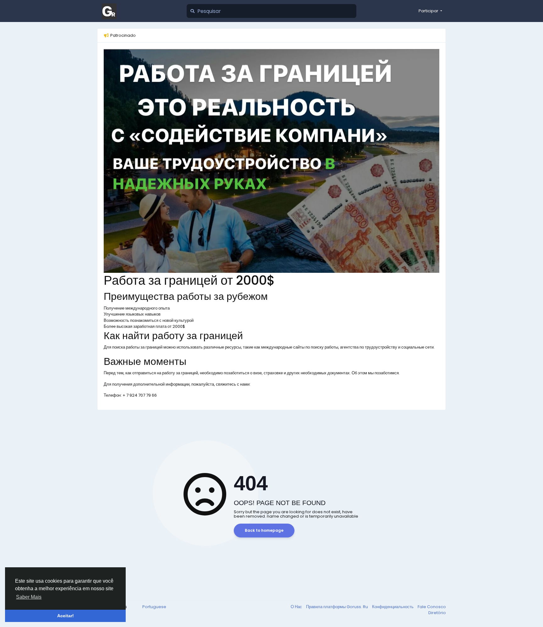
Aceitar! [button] (65, 615)
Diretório (437, 613)
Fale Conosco (432, 607)
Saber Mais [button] (28, 597)
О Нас (297, 607)
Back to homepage (264, 530)
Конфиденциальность (393, 607)
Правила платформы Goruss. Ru (337, 607)
